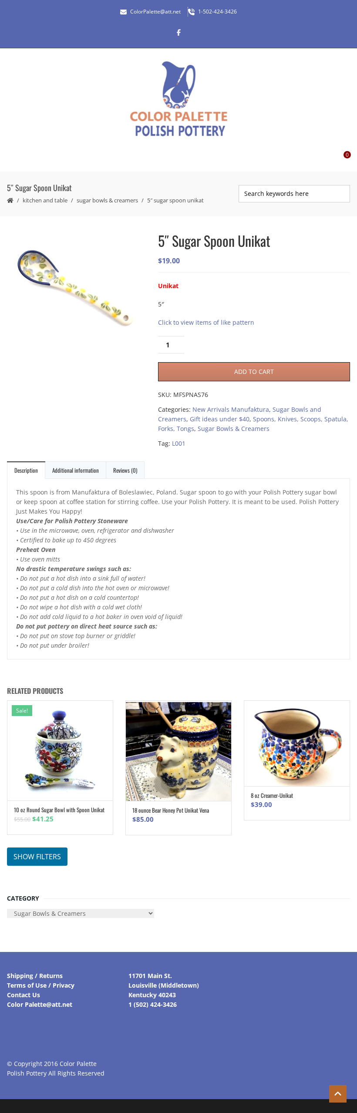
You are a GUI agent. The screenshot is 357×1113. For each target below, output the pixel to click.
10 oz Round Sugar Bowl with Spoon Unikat (59, 809)
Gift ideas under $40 (219, 419)
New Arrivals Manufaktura (230, 409)
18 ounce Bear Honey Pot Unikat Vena (170, 810)
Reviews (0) (125, 470)
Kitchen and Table (45, 200)
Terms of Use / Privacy (40, 985)
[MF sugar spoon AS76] (75, 289)
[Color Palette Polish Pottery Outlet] (178, 99)
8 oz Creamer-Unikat (272, 795)
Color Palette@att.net (39, 1004)
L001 (178, 443)
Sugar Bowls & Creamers (107, 200)
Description (26, 470)
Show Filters (37, 856)
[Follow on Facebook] (178, 32)
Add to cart (254, 371)
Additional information (75, 470)
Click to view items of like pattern (206, 322)
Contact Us (23, 995)
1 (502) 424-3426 (152, 1004)
